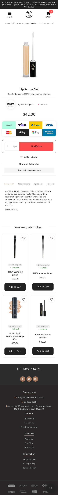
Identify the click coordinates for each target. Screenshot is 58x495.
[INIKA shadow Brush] (43, 247)
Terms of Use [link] (29, 459)
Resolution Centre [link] (29, 427)
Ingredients (38, 184)
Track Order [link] (29, 423)
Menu (9, 17)
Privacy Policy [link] (29, 463)
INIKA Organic (27, 104)
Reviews (50, 184)
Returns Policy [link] (29, 468)
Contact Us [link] (29, 447)
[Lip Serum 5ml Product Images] (29, 53)
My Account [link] (29, 419)
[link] (22, 379)
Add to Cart (15, 287)
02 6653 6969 (30, 402)
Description (9, 184)
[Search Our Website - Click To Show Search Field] (50, 488)
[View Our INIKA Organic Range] (10, 104)
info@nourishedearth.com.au (30, 397)
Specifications (24, 184)
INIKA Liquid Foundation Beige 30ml (15, 336)
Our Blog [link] (29, 443)
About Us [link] (29, 439)
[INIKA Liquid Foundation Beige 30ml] (15, 308)
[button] (29, 157)
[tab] (9, 184)
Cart (48, 15)
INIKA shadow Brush (43, 273)
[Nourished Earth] (29, 14)
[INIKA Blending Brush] (15, 247)
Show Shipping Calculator (29, 170)
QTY (15, 146)
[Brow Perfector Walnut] (43, 308)
